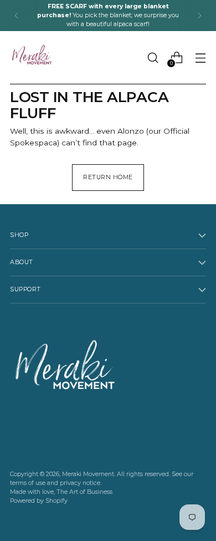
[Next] (199, 15)
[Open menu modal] (200, 58)
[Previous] (16, 15)
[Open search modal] (152, 58)
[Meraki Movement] (32, 58)
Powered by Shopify (39, 500)
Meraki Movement (88, 474)
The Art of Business (84, 492)
